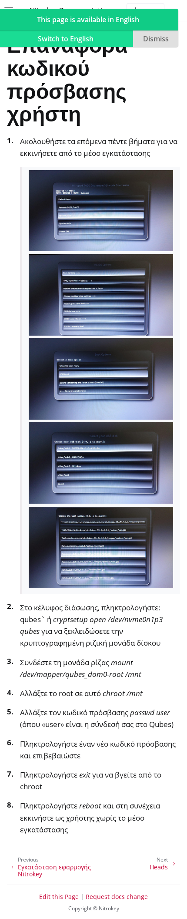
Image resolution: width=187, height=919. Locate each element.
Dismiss (156, 39)
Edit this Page (59, 896)
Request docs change (117, 896)
